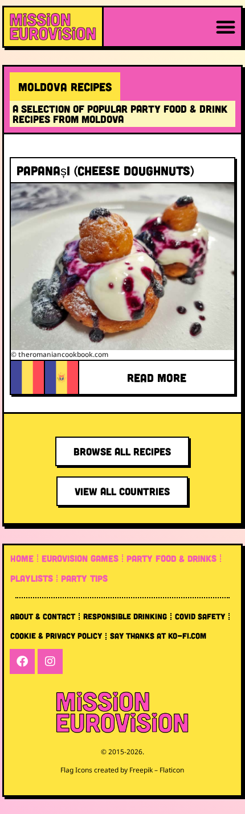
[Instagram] (50, 661)
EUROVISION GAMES (80, 558)
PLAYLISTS (31, 578)
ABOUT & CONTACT (42, 616)
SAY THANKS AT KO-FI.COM (158, 635)
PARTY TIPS (84, 578)
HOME (22, 558)
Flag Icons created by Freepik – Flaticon (122, 770)
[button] (225, 26)
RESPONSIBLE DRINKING (125, 616)
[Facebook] (22, 661)
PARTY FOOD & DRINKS (171, 558)
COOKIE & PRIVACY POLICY (56, 635)
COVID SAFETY (200, 616)
